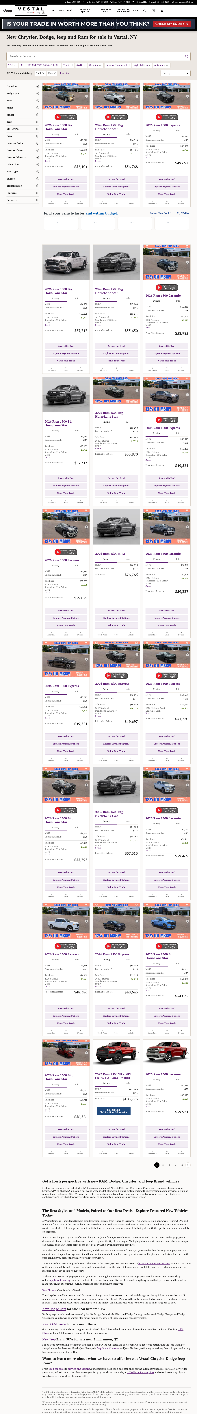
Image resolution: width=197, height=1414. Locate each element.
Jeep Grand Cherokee (108, 1390)
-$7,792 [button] (83, 323)
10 (182, 1207)
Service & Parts (106, 10)
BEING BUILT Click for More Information (113, 1153)
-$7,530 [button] (83, 873)
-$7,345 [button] (184, 1015)
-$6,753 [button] (184, 150)
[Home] (7, 10)
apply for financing (60, 1322)
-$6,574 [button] (83, 1011)
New (61, 10)
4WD (81, 65)
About (136, 10)
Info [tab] (77, 134)
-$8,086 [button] (184, 869)
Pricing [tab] (55, 134)
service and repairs (79, 1411)
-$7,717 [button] (134, 153)
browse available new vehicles (154, 1306)
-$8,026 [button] (83, 601)
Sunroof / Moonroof (117, 65)
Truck (68, 65)
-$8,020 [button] (184, 325)
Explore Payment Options (66, 192)
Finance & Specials (85, 10)
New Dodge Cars (54, 1352)
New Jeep (49, 1382)
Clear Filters (65, 73)
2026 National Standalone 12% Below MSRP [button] (56, 157)
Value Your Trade (66, 199)
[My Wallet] (153, 10)
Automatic (161, 65)
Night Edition (141, 65)
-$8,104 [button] (184, 1136)
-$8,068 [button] (184, 594)
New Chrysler (49, 1333)
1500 (39, 73)
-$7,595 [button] (134, 452)
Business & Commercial (123, 10)
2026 (12, 65)
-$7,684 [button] (83, 1141)
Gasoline (95, 65)
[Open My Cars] (161, 10)
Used (69, 10)
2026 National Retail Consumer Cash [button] (156, 732)
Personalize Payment (77, 173)
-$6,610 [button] (134, 1011)
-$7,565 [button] (134, 323)
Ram (50, 73)
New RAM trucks (54, 1367)
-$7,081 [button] (83, 153)
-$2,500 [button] (184, 730)
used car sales (57, 1411)
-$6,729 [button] (184, 463)
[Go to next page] (188, 1207)
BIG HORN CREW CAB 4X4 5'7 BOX (39, 65)
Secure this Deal (66, 185)
